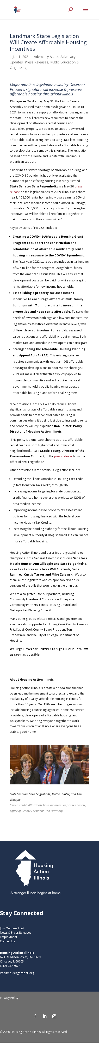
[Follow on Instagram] (54, 1016)
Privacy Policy (9, 998)
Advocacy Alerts (46, 56)
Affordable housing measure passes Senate (57, 805)
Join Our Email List (12, 928)
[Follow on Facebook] (35, 1016)
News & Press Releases (15, 933)
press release (63, 456)
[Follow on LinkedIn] (45, 1016)
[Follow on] (64, 1016)
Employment (8, 937)
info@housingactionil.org (17, 973)
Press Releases (36, 62)
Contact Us (7, 941)
